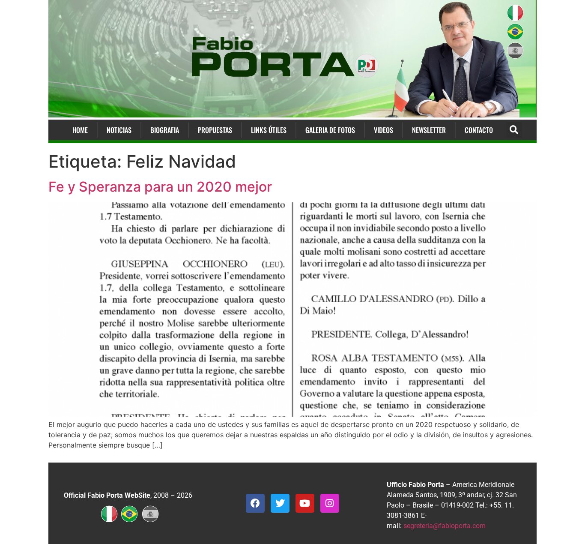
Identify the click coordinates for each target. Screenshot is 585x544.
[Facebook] (255, 503)
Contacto (479, 130)
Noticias (119, 130)
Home (80, 130)
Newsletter (429, 130)
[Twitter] (280, 503)
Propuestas (215, 130)
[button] (514, 130)
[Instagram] (329, 503)
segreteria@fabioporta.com (444, 526)
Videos (383, 130)
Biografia (164, 130)
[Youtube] (304, 503)
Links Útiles (269, 130)
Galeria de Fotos (330, 130)
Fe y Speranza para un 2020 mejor (160, 186)
